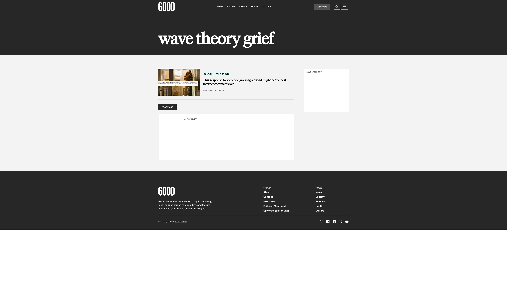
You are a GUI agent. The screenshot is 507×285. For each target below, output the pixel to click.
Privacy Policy (181, 221)
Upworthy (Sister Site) (276, 210)
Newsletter (269, 201)
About (267, 192)
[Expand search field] (337, 7)
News (220, 6)
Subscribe (322, 6)
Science (242, 6)
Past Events (222, 74)
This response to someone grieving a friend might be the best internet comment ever (244, 82)
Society (231, 6)
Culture (266, 6)
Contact (268, 196)
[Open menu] (344, 7)
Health (254, 6)
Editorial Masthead (274, 206)
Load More (167, 107)
